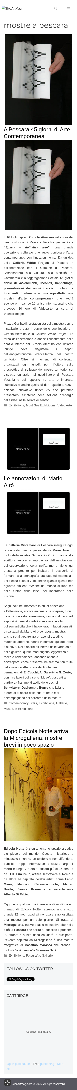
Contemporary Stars (23, 703)
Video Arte (64, 405)
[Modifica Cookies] (7, 1082)
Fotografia (33, 955)
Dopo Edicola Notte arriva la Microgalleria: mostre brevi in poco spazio (36, 738)
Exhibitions (16, 405)
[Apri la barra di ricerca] (55, 8)
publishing (47, 1064)
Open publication (18, 1064)
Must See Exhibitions (41, 405)
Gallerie (61, 703)
